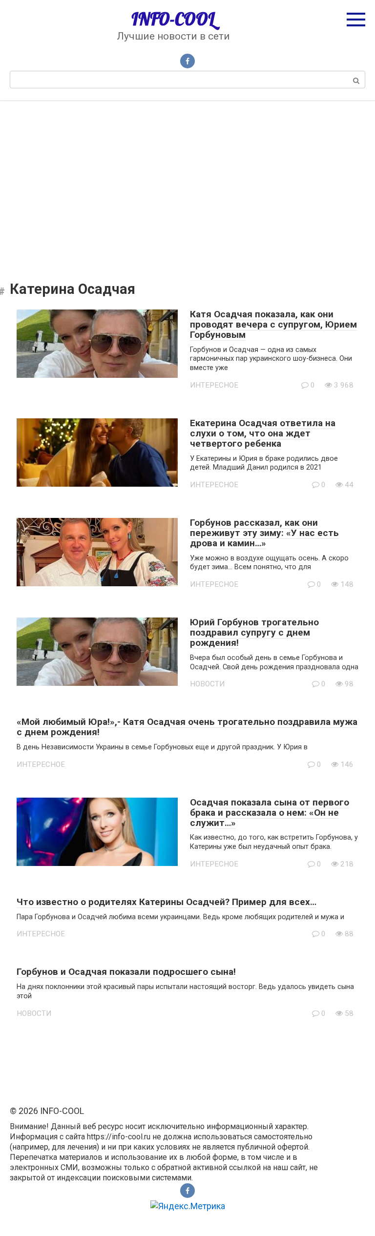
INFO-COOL (173, 19)
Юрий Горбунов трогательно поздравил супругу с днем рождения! (254, 632)
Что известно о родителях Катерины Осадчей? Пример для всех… (166, 901)
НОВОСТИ (207, 684)
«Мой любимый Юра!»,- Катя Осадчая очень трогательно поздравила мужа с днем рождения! (187, 727)
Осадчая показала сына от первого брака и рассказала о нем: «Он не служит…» (269, 812)
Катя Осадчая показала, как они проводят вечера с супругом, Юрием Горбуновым (273, 324)
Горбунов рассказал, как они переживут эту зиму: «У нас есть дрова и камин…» (264, 533)
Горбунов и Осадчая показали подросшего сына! (126, 971)
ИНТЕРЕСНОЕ (214, 385)
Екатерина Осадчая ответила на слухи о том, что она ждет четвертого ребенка (262, 433)
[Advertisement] (187, 184)
